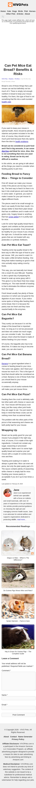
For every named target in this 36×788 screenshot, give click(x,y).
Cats (9, 11)
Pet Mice (17, 79)
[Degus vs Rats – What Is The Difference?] (18, 555)
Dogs (14, 11)
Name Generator (25, 737)
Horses (32, 11)
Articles (20, 14)
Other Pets (10, 14)
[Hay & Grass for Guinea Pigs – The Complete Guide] (18, 648)
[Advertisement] (18, 43)
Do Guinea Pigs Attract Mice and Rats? (18, 590)
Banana (5, 364)
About (27, 14)
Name (5, 695)
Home (3, 11)
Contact (13, 737)
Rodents (11, 79)
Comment (6, 670)
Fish (26, 11)
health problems (21, 141)
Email (5, 705)
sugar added (14, 217)
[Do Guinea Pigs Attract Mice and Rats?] (18, 587)
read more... (21, 519)
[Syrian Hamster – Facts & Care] (18, 618)
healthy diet (6, 102)
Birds (20, 11)
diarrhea (5, 151)
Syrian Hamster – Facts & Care (18, 621)
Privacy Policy (18, 739)
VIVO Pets (5, 79)
